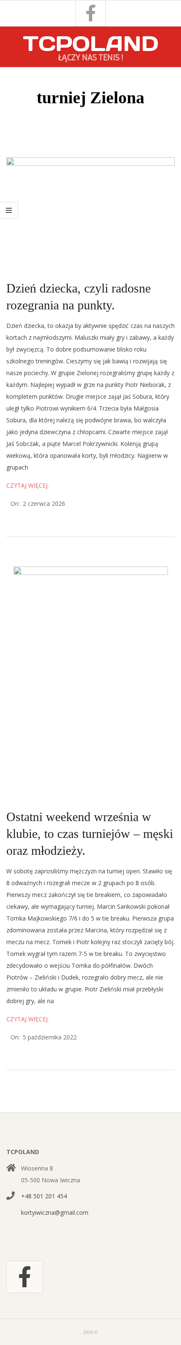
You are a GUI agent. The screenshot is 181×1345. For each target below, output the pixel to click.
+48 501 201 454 (44, 1196)
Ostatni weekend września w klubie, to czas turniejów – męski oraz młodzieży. (89, 833)
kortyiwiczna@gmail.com (54, 1212)
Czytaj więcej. (27, 485)
